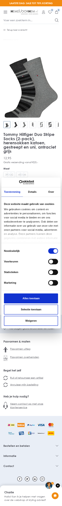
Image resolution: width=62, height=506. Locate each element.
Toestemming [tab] (12, 191)
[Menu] (5, 12)
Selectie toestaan (31, 309)
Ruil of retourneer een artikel (26, 377)
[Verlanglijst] (48, 12)
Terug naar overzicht (17, 30)
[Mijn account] (42, 12)
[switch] (53, 261)
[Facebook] (19, 479)
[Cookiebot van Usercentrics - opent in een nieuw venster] (19, 182)
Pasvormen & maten (16, 341)
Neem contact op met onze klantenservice (26, 405)
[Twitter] (27, 479)
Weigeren (31, 320)
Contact (8, 465)
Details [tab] (32, 191)
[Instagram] (42, 479)
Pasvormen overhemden (24, 357)
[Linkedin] (34, 479)
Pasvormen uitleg (20, 348)
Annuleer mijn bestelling (24, 384)
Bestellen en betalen (16, 445)
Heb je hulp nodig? (16, 396)
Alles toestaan (31, 298)
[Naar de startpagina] (24, 12)
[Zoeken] (57, 20)
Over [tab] (51, 191)
